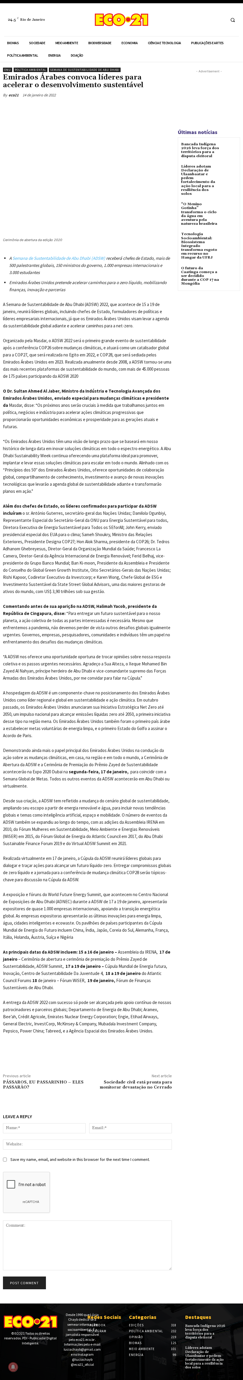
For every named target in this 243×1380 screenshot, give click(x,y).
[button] (232, 19)
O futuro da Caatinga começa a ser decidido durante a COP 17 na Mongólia (200, 276)
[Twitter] (22, 109)
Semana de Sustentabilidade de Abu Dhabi (84, 70)
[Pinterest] (36, 109)
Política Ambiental (30, 70)
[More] (63, 109)
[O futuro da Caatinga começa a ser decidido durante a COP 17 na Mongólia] (229, 273)
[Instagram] (220, 20)
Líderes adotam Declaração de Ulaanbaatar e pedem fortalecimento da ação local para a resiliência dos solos (198, 180)
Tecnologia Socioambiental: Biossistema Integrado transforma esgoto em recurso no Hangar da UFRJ (199, 246)
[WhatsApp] (50, 109)
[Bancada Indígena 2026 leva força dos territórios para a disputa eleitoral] (229, 149)
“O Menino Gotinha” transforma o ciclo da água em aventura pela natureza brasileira (199, 214)
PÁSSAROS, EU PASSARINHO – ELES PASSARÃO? (43, 1085)
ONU (7, 70)
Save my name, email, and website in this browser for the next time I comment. (80, 1159)
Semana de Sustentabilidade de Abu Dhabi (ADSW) (58, 258)
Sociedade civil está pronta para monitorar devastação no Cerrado (136, 1085)
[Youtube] (25, 1353)
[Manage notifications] (13, 1367)
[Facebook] (209, 20)
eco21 (14, 95)
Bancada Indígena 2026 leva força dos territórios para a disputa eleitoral (200, 150)
